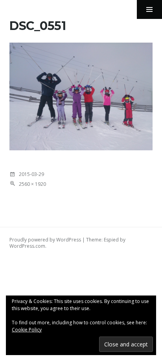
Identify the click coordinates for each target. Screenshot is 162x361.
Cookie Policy (27, 329)
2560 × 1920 (32, 184)
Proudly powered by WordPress (45, 239)
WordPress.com (27, 246)
